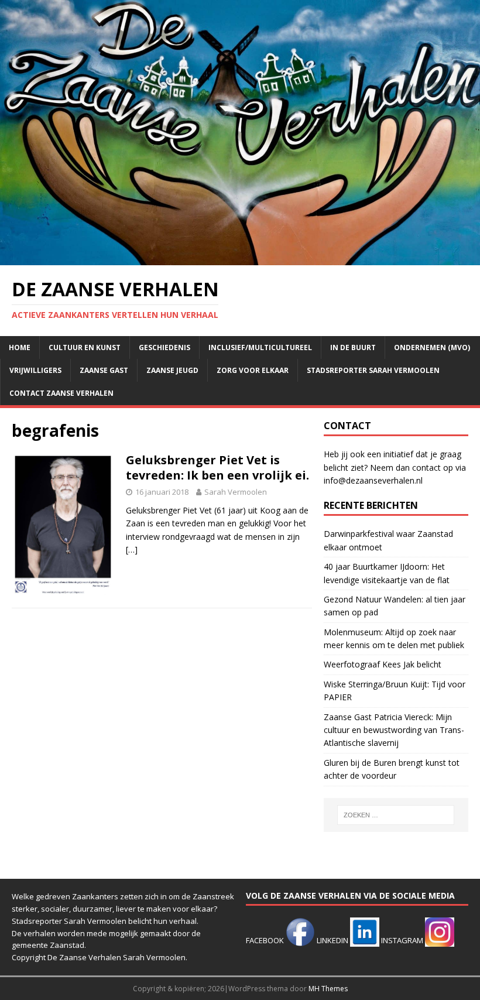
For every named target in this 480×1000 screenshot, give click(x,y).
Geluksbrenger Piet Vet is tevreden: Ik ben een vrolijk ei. (217, 467)
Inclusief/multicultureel (260, 347)
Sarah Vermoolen (235, 492)
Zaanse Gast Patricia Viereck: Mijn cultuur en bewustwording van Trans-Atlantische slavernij (394, 730)
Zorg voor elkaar (253, 370)
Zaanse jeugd (172, 370)
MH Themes (328, 989)
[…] (132, 549)
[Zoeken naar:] (396, 815)
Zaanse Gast (104, 370)
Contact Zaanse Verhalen (61, 393)
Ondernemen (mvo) (432, 347)
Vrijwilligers (35, 370)
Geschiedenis (164, 347)
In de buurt (353, 347)
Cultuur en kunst (85, 347)
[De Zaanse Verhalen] (240, 257)
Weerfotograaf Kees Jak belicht (382, 664)
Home (19, 347)
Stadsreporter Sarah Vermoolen (373, 370)
